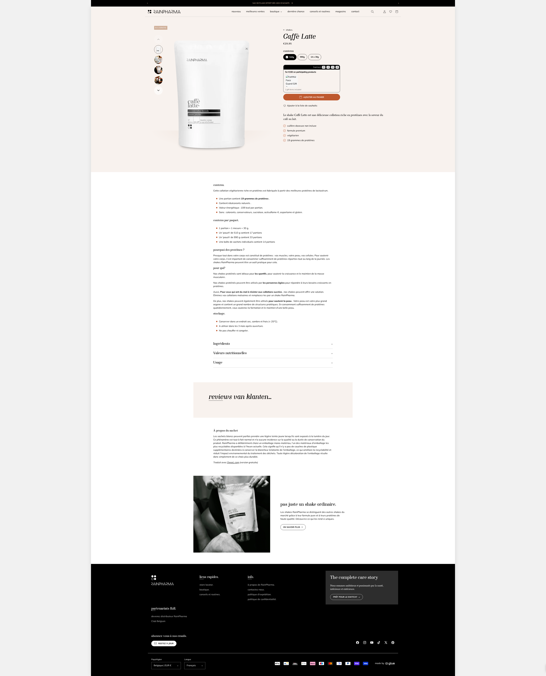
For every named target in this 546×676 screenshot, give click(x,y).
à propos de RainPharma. (261, 585)
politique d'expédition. (259, 595)
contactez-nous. (256, 590)
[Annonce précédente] (147, 3)
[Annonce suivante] (398, 3)
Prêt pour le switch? (345, 597)
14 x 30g (315, 57)
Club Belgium (158, 621)
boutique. (204, 590)
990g (302, 57)
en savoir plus (291, 527)
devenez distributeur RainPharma (169, 616)
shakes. (289, 30)
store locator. (206, 585)
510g (291, 57)
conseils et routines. (209, 595)
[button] (372, 11)
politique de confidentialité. (262, 599)
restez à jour (166, 644)
